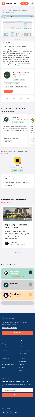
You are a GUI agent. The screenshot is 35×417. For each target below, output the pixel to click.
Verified (16, 79)
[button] (14, 190)
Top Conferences (24, 350)
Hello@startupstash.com (9, 328)
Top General (22, 353)
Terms (21, 367)
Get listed (24, 3)
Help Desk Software (18, 286)
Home (4, 10)
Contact (21, 364)
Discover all (4, 153)
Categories (5, 344)
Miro (17, 166)
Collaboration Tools (18, 276)
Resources (5, 350)
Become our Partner (17, 303)
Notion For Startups (14, 272)
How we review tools (8, 364)
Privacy (21, 370)
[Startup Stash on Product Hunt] (15, 412)
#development (9, 86)
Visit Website (8, 91)
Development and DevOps (20, 10)
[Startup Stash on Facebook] (3, 412)
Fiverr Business (16, 294)
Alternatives (5, 347)
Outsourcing (16, 296)
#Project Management (22, 86)
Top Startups (23, 344)
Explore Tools (6, 341)
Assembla (15, 117)
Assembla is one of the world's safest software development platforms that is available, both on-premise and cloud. (15, 128)
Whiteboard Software (18, 168)
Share (18, 91)
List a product (23, 361)
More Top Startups (6, 202)
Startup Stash (11, 3)
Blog (3, 361)
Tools (9, 10)
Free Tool (22, 79)
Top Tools (22, 341)
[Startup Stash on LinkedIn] (11, 412)
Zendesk (14, 283)
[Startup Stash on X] (7, 412)
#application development (12, 83)
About (4, 367)
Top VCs (21, 347)
